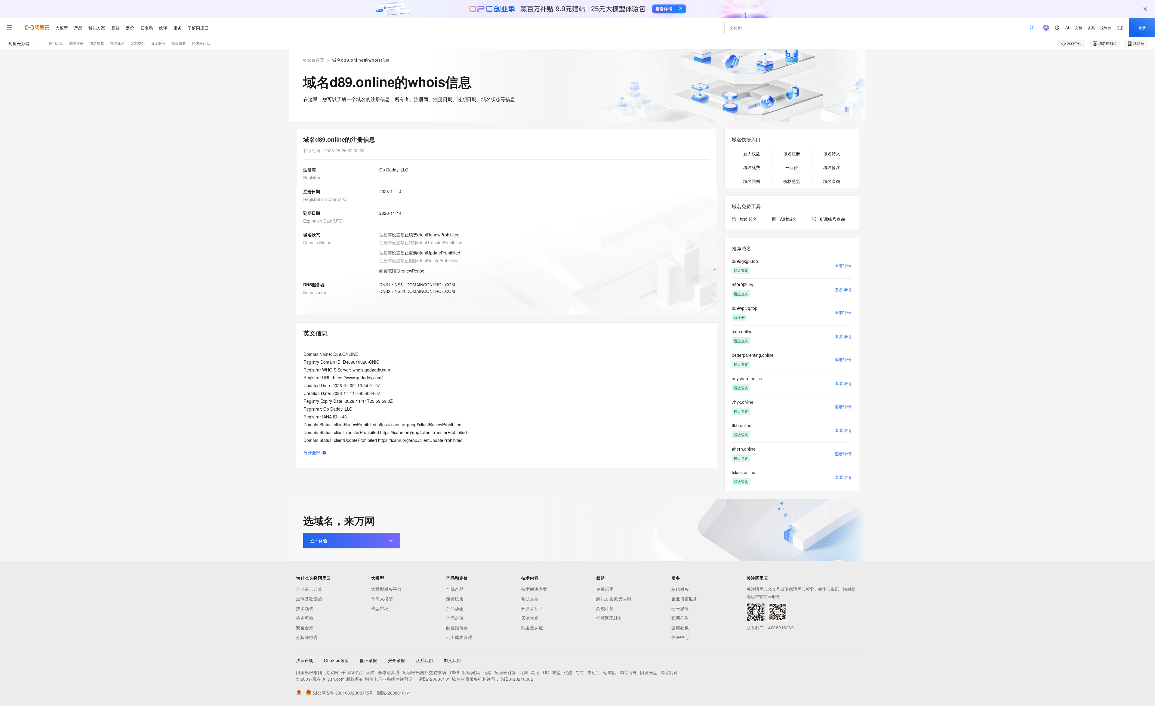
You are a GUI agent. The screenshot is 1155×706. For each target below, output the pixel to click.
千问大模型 (382, 599)
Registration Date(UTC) (325, 199)
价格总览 (791, 181)
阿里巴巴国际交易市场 (424, 672)
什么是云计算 (309, 589)
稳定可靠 (304, 618)
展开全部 (311, 452)
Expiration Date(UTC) (323, 221)
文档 (1078, 27)
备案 (1091, 27)
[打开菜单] (9, 27)
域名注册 (76, 43)
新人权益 (751, 153)
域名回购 (751, 181)
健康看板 (680, 627)
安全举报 (396, 660)
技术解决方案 (534, 589)
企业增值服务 (684, 599)
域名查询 (831, 181)
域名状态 (311, 235)
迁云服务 (680, 608)
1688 (454, 672)
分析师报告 (307, 637)
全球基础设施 (309, 599)
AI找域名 (788, 219)
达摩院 (610, 672)
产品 (78, 28)
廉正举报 (368, 660)
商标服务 (178, 43)
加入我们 (452, 660)
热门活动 (56, 43)
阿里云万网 (18, 43)
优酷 (568, 672)
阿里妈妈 (471, 672)
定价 (130, 28)
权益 (115, 28)
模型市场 (380, 608)
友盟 (556, 672)
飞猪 (487, 672)
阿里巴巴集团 (309, 672)
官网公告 (680, 618)
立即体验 (318, 541)
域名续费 (751, 167)
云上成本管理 (459, 637)
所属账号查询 (832, 219)
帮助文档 (530, 599)
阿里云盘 (649, 672)
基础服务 (680, 589)
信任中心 (680, 637)
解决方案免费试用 (613, 599)
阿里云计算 (505, 672)
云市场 (146, 28)
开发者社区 (532, 608)
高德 (535, 672)
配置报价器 (457, 627)
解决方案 (96, 28)
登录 (1142, 27)
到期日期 (311, 213)
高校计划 (605, 608)
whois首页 (314, 60)
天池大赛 (530, 618)
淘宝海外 (628, 672)
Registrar (312, 177)
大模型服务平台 (386, 589)
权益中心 (1074, 43)
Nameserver (315, 292)
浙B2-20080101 (435, 679)
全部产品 (455, 589)
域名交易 (97, 43)
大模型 (61, 28)
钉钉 (580, 672)
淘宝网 (331, 672)
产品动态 (455, 608)
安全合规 (304, 627)
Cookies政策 (336, 660)
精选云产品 (201, 43)
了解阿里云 (198, 28)
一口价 (791, 167)
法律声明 (304, 660)
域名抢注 (831, 167)
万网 (523, 672)
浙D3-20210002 (517, 679)
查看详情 (843, 266)
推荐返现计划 (609, 618)
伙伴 (163, 28)
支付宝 (594, 672)
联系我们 (424, 660)
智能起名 (748, 219)
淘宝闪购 (669, 672)
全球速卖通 (389, 672)
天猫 (370, 672)
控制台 (1105, 27)
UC (546, 672)
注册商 (309, 170)
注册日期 (311, 191)
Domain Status (317, 242)
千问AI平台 (352, 672)
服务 (177, 28)
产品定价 (455, 618)
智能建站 (117, 43)
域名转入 (831, 153)
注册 (1120, 27)
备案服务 (158, 43)
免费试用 (455, 599)
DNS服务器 (314, 285)
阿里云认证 (532, 627)
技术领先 (304, 608)
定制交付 (138, 43)
